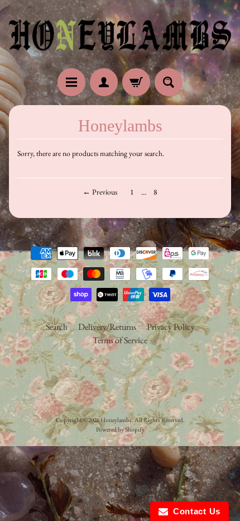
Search (57, 327)
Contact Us (194, 511)
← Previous (100, 192)
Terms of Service (120, 340)
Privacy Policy (171, 327)
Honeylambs (116, 420)
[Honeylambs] (120, 36)
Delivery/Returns (107, 327)
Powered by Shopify (120, 429)
